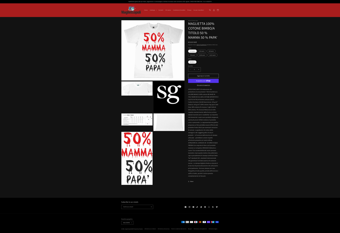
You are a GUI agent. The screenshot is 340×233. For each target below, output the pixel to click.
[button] (153, 10)
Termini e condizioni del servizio (178, 228)
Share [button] (191, 181)
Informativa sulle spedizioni (200, 228)
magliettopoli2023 (129, 229)
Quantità (190, 66)
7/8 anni (192, 55)
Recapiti (190, 228)
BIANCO (192, 62)
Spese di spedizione (201, 44)
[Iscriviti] (151, 207)
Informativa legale (213, 228)
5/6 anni (211, 51)
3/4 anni (201, 51)
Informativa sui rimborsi (150, 228)
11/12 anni (212, 55)
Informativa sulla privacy (164, 228)
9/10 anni (202, 55)
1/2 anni (192, 51)
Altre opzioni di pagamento (203, 85)
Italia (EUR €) (126, 222)
